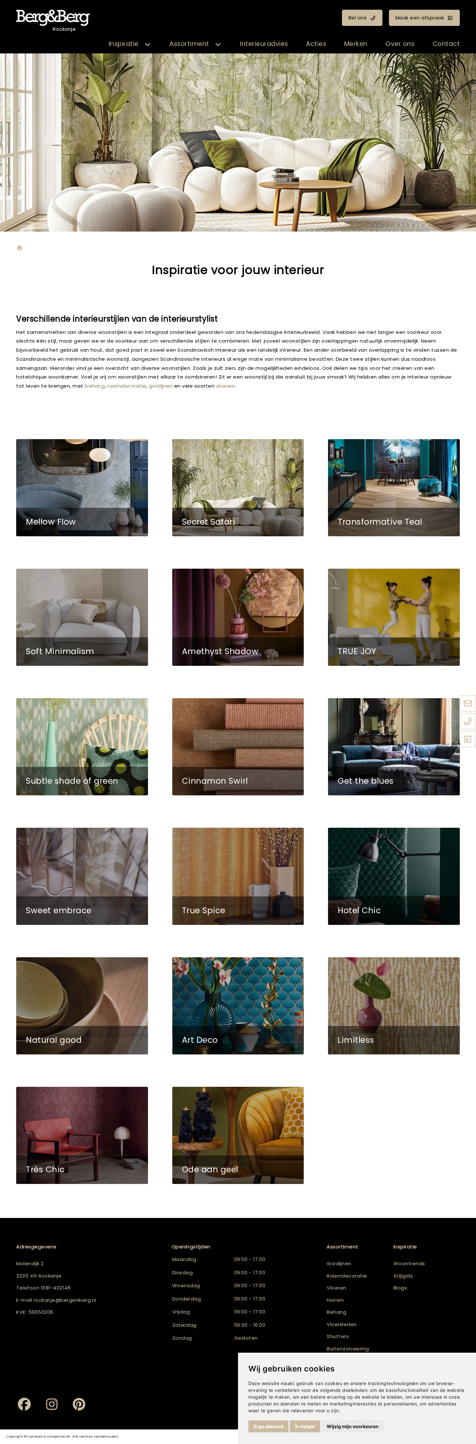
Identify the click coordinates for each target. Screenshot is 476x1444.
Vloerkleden (342, 1324)
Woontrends (409, 1263)
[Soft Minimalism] (82, 617)
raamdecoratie (126, 385)
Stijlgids (403, 1275)
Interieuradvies (264, 44)
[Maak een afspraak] (468, 739)
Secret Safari (208, 522)
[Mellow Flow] (82, 487)
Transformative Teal (380, 522)
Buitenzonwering (348, 1348)
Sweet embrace (59, 910)
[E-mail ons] (468, 704)
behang (95, 385)
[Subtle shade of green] (82, 746)
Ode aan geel (210, 1169)
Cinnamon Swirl (215, 781)
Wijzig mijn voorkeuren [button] (353, 1426)
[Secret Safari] (238, 487)
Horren (335, 1300)
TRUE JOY (357, 651)
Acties (316, 44)
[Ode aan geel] (238, 1135)
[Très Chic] (82, 1135)
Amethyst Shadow (220, 651)
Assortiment (189, 44)
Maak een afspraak (419, 17)
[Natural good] (82, 1005)
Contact (446, 44)
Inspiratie (124, 44)
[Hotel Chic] (394, 876)
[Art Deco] (238, 1005)
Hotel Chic (359, 910)
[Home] (19, 248)
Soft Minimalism (60, 651)
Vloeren (336, 1287)
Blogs (400, 1287)
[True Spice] (238, 876)
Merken (356, 44)
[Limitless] (394, 1005)
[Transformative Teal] (394, 487)
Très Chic (45, 1169)
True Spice (203, 910)
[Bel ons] (468, 721)
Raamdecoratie (347, 1275)
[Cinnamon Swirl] (238, 746)
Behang (336, 1312)
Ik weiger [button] (305, 1426)
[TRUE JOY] (394, 617)
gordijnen (161, 385)
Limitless (356, 1040)
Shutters (338, 1336)
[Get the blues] (394, 746)
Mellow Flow (51, 522)
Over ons (399, 44)
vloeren (225, 385)
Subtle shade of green (72, 781)
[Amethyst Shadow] (238, 617)
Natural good (54, 1040)
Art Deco (200, 1040)
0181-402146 (56, 1287)
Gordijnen (339, 1263)
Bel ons (357, 17)
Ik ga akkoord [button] (268, 1426)
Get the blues (366, 781)
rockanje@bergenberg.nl (65, 1300)
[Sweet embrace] (82, 876)
